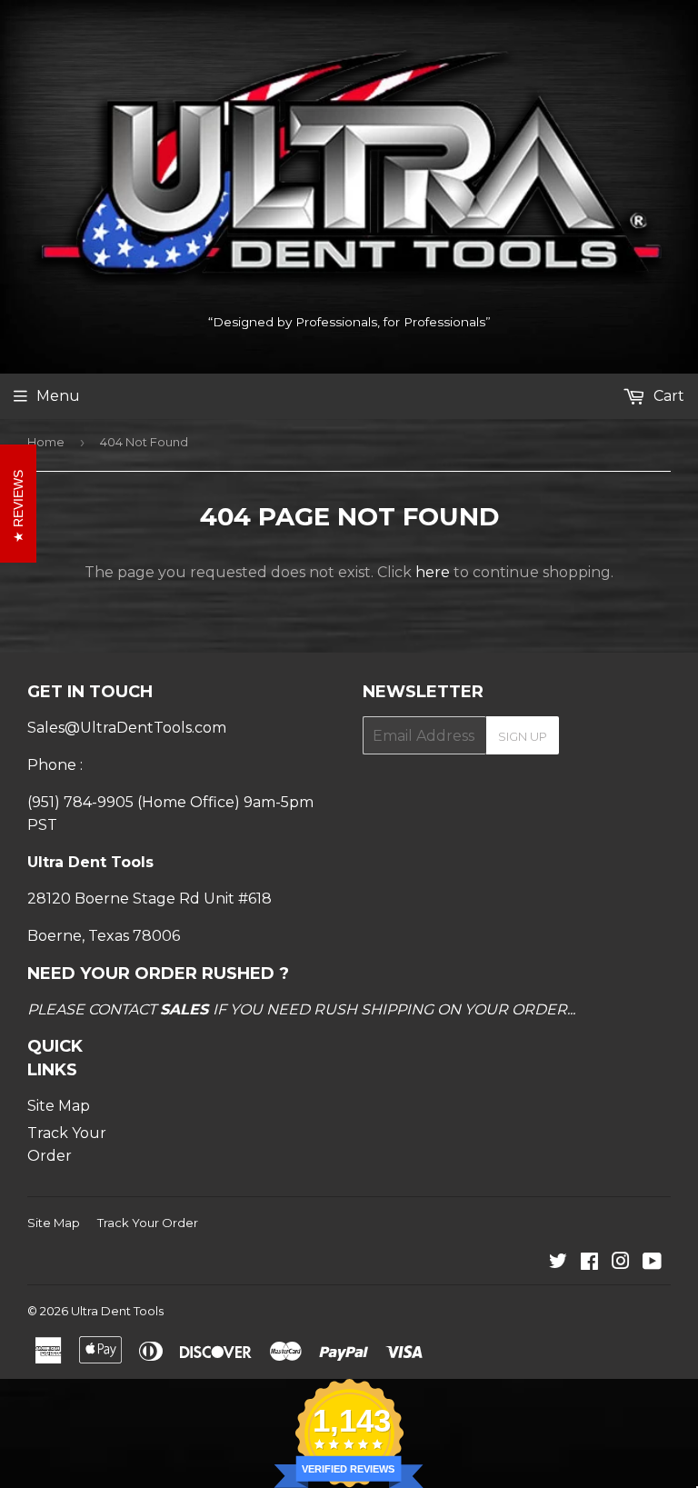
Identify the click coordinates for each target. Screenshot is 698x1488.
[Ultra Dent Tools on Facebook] (589, 1263)
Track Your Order (147, 1222)
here (432, 572)
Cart (667, 395)
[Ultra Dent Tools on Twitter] (558, 1263)
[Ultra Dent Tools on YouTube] (652, 1263)
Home (46, 441)
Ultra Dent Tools (117, 1310)
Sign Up (522, 736)
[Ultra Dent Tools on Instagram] (621, 1263)
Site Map (58, 1105)
